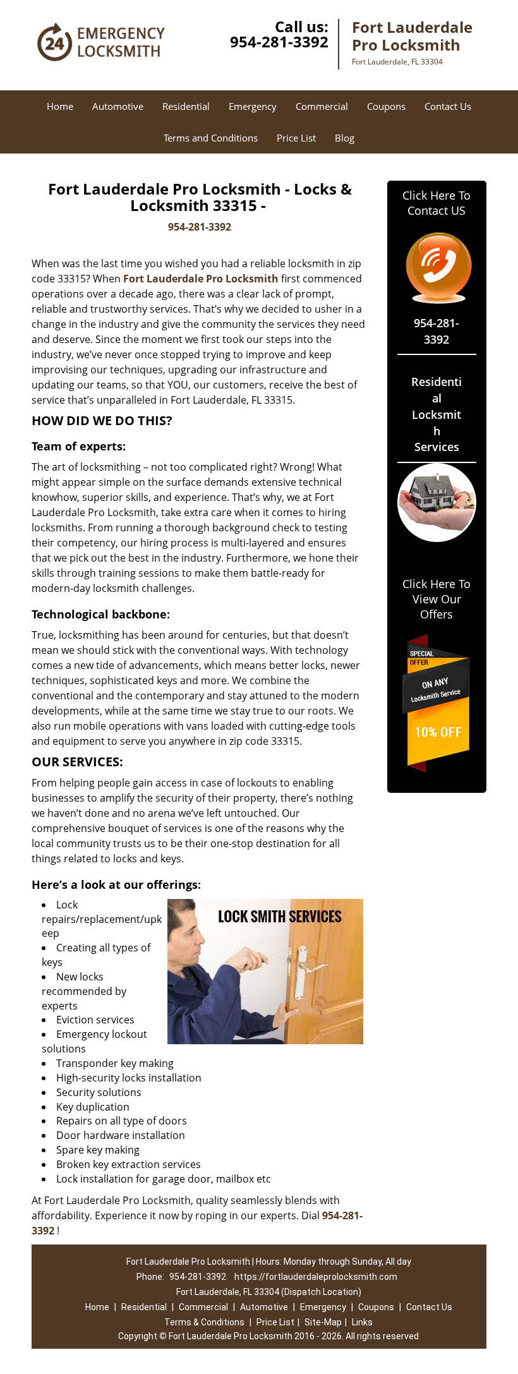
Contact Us (448, 106)
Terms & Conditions (204, 1322)
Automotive (117, 106)
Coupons (386, 106)
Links (362, 1322)
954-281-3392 (279, 41)
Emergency (253, 106)
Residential (186, 106)
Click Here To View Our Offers (436, 599)
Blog (344, 137)
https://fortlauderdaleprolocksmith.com (315, 1277)
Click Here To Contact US (436, 203)
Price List (296, 137)
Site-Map (323, 1322)
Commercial (322, 106)
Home (60, 106)
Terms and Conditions (211, 137)
